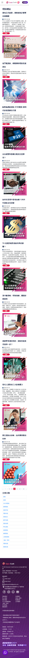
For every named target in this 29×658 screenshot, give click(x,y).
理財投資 (5, 543)
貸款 (4, 496)
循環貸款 (5, 506)
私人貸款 (4, 598)
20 (12, 489)
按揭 (4, 500)
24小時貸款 (6, 503)
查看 (6, 33)
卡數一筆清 (6, 540)
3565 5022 (8, 579)
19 (9, 489)
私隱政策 (17, 600)
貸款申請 (5, 510)
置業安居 (5, 547)
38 (23, 489)
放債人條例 (18, 598)
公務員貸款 (6, 537)
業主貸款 (4, 600)
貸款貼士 (5, 517)
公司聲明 (17, 601)
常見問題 (4, 605)
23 (19, 489)
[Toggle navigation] (2, 2)
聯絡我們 (4, 607)
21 (14, 489)
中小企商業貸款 (6, 601)
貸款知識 (5, 523)
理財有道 (5, 513)
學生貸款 (5, 527)
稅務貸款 (5, 530)
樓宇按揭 (5, 520)
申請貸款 (25, 2)
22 (17, 489)
